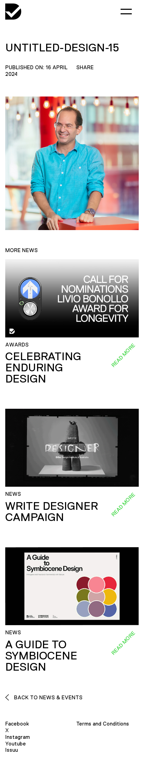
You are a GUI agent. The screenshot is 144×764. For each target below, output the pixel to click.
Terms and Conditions (102, 724)
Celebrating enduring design (43, 367)
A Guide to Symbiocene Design (41, 655)
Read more (123, 355)
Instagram (17, 737)
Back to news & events (47, 697)
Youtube (15, 744)
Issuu (11, 750)
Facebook (17, 724)
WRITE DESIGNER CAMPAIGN (51, 511)
